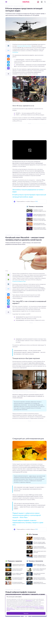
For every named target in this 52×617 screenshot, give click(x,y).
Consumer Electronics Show (24, 46)
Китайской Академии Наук (19, 281)
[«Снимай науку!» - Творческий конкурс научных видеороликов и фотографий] (38, 2)
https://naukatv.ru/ (29, 600)
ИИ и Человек (17, 235)
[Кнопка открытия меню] (6, 2)
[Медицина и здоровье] (8, 279)
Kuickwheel (15, 52)
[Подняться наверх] (8, 74)
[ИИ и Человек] (8, 275)
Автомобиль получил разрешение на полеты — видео (28, 190)
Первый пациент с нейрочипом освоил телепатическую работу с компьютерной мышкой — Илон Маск (26, 515)
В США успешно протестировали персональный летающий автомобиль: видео (29, 196)
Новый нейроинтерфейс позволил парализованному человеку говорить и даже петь (27, 522)
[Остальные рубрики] (8, 50)
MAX (36, 201)
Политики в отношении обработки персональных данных (27, 606)
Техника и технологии (18, 6)
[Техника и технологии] (8, 46)
